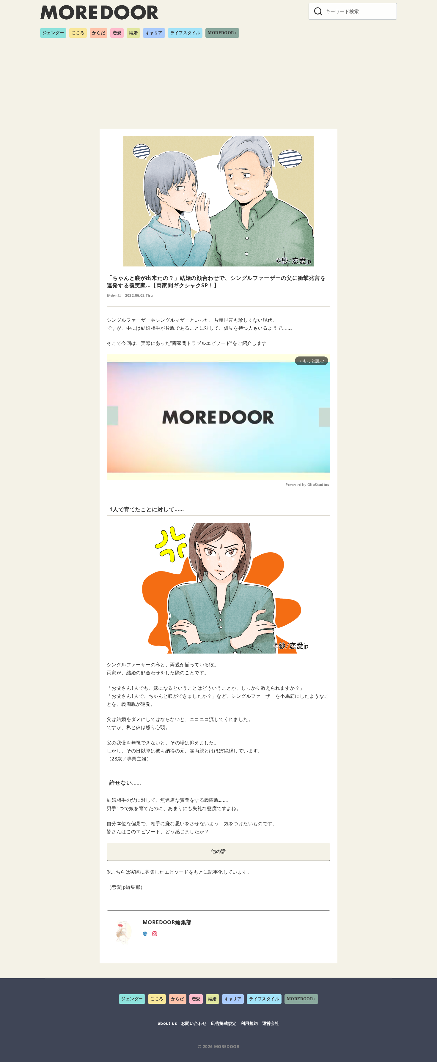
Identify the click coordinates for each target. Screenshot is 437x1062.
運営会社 (270, 1023)
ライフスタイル (185, 33)
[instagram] (154, 933)
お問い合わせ (194, 1023)
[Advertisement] (218, 81)
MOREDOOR (226, 1046)
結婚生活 (114, 295)
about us (167, 1023)
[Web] (145, 933)
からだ (98, 33)
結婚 (133, 33)
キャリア (154, 33)
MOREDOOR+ (222, 33)
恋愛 (117, 33)
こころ (78, 33)
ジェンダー (53, 33)
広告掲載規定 (223, 1023)
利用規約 (249, 1023)
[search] (318, 11)
